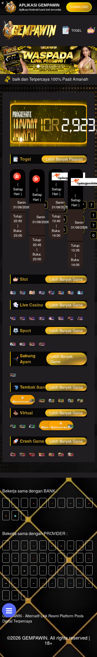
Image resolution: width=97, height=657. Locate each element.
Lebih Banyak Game (66, 279)
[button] (7, 59)
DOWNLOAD (79, 7)
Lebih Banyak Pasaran (64, 159)
